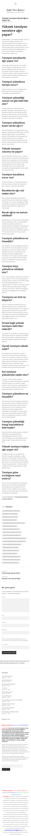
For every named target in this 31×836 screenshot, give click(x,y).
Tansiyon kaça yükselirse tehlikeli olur (11, 535)
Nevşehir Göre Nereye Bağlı (11, 578)
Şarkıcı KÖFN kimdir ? (7, 696)
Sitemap (22, 663)
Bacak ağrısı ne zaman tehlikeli (10, 514)
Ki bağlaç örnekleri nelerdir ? (8, 704)
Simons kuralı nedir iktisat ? (8, 708)
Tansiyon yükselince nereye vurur (10, 550)
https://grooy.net (5, 661)
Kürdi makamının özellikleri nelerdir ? (10, 712)
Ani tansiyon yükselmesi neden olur (11, 511)
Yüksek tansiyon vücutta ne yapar (10, 562)
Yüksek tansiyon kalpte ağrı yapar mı (11, 556)
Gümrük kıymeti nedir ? (7, 680)
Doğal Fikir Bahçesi (15, 10)
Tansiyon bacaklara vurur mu (9, 526)
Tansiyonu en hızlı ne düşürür (10, 553)
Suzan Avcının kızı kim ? (7, 676)
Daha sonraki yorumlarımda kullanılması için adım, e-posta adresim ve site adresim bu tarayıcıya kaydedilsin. (15, 639)
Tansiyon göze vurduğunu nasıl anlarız (12, 532)
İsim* (3, 615)
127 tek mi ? (4, 688)
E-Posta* (4, 622)
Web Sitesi (4, 629)
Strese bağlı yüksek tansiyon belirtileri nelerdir (13, 523)
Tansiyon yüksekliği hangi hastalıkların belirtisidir (14, 538)
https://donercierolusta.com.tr (20, 661)
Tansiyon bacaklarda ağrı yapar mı (11, 529)
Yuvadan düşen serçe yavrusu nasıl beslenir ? (12, 700)
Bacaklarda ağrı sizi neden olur (10, 517)
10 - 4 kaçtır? (5, 644)
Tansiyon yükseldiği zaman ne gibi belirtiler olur (14, 541)
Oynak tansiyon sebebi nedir (9, 520)
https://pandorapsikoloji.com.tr (9, 663)
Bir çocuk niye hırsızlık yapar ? (9, 684)
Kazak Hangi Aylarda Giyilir (11, 573)
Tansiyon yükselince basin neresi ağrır (12, 544)
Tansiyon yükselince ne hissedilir (10, 547)
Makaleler (9, 507)
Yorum (3, 597)
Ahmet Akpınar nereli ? (7, 692)
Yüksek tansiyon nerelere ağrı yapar (11, 559)
